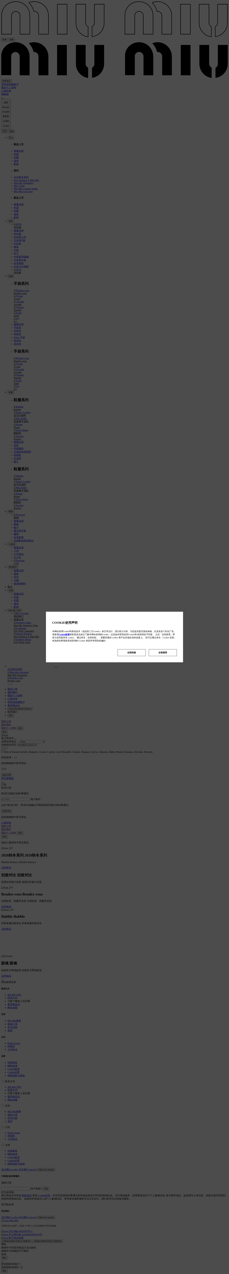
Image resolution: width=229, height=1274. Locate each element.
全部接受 (162, 652)
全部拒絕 (131, 652)
